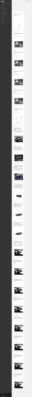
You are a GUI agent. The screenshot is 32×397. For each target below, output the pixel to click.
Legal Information (3, 395)
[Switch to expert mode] (26, 8)
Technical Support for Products (4, 396)
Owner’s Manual (4, 22)
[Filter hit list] (14, 4)
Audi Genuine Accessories (5, 3)
